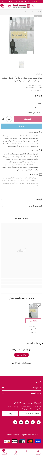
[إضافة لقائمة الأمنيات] (9, 119)
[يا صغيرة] (33, 310)
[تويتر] (15, 422)
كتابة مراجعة (21, 354)
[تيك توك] (27, 422)
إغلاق (3, 2)
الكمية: (40, 103)
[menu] (40, 6)
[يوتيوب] (21, 422)
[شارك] (3, 119)
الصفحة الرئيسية (36, 12)
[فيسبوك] (39, 422)
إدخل (10, 413)
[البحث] (33, 6)
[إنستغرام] (33, 422)
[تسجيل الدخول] (9, 6)
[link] (21, 282)
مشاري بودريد (32, 85)
